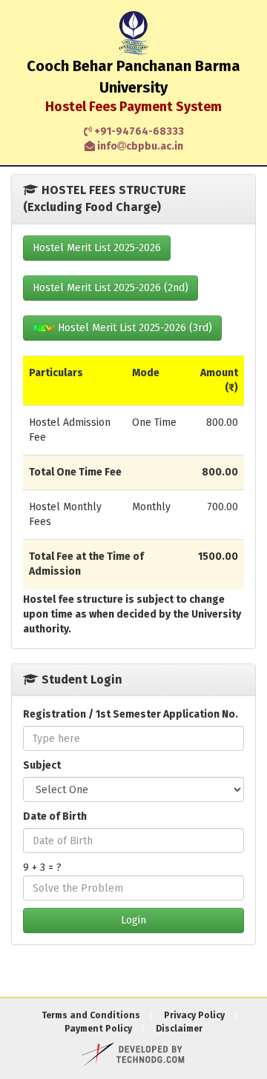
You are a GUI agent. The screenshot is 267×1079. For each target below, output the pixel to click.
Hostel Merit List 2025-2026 (97, 247)
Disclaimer (179, 1028)
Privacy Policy (194, 1015)
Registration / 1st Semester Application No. (130, 714)
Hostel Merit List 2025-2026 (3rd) (133, 327)
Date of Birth (55, 816)
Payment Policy (98, 1028)
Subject (42, 765)
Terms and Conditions (91, 1015)
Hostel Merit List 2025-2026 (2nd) (110, 287)
